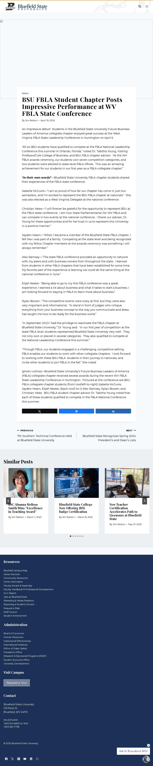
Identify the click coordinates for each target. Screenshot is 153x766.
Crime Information (13, 581)
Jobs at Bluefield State (15, 597)
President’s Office (13, 652)
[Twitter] (12, 759)
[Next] (144, 500)
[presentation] (26, 483)
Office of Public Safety (15, 648)
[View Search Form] (139, 6)
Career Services (12, 574)
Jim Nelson (31, 120)
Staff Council (10, 612)
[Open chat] (146, 759)
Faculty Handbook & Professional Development (28, 589)
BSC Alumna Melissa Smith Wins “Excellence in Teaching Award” (25, 508)
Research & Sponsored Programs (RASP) (25, 656)
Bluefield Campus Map (15, 570)
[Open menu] (146, 6)
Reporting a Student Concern (19, 604)
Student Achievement (15, 615)
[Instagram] (18, 759)
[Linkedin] (31, 759)
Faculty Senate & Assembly (18, 585)
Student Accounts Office (17, 660)
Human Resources (13, 637)
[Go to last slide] (8, 500)
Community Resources (16, 578)
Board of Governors (14, 633)
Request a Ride (12, 608)
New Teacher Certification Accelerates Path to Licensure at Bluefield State (125, 511)
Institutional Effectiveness (17, 641)
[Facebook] (6, 759)
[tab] (70, 536)
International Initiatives (15, 644)
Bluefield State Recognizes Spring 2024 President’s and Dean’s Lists (109, 435)
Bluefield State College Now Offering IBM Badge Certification (75, 508)
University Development (16, 663)
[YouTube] (24, 759)
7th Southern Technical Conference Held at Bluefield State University (44, 435)
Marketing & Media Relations (19, 600)
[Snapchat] (37, 759)
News (25, 93)
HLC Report (10, 593)
